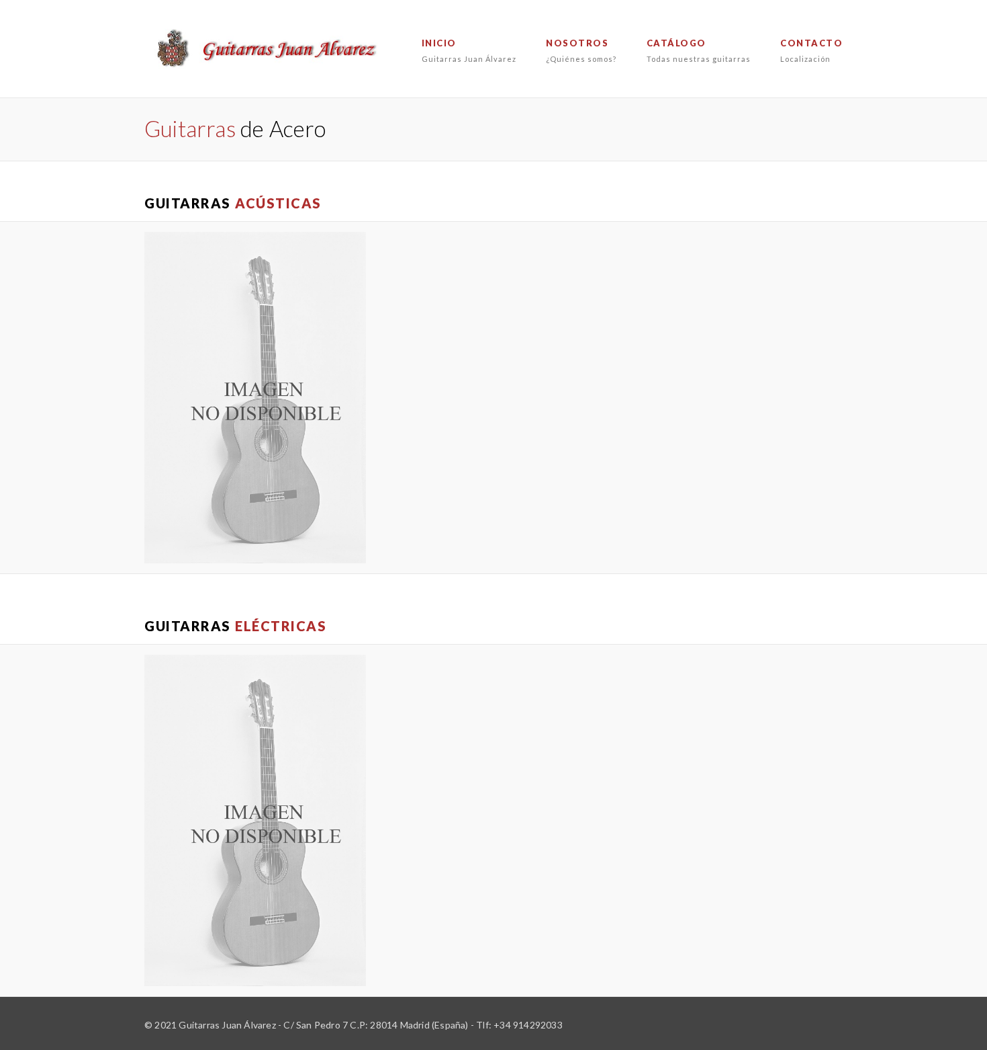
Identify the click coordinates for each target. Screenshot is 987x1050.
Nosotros (581, 50)
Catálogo (699, 50)
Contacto (811, 50)
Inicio (469, 50)
